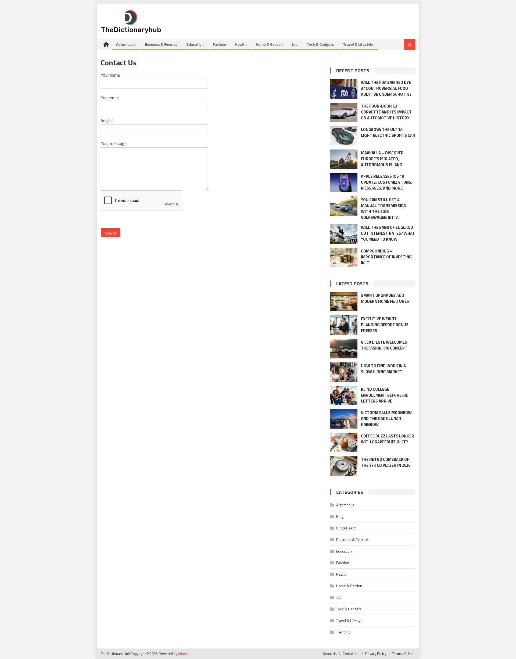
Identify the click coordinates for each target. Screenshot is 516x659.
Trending (343, 632)
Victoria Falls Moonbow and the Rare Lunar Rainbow (386, 418)
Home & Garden (269, 44)
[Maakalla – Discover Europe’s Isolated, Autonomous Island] (343, 159)
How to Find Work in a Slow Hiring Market (383, 369)
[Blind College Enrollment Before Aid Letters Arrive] (343, 395)
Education (195, 44)
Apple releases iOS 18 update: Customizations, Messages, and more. (386, 182)
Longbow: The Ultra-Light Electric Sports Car (388, 132)
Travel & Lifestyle (358, 44)
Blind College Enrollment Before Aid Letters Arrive (384, 395)
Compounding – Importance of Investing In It (386, 257)
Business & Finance (161, 44)
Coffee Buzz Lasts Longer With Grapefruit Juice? (387, 439)
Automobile (126, 44)
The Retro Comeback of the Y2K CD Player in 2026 (385, 462)
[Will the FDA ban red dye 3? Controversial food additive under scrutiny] (343, 88)
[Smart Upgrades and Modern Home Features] (343, 301)
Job (295, 44)
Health (241, 44)
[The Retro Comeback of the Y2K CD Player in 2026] (343, 465)
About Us (330, 653)
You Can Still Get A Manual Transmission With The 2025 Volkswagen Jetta (383, 208)
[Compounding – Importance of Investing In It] (343, 257)
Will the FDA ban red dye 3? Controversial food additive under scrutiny (386, 88)
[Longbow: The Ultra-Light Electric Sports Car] (343, 135)
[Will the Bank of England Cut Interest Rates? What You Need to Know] (343, 233)
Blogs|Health (346, 528)
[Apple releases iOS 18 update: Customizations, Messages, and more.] (343, 182)
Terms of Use (402, 653)
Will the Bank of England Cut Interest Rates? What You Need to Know (388, 233)
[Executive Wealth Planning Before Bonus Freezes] (343, 325)
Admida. (184, 653)
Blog (339, 516)
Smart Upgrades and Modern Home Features (385, 298)
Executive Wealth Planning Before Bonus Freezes (384, 325)
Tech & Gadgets (320, 44)
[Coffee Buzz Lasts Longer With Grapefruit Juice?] (343, 442)
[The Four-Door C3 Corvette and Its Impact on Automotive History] (343, 112)
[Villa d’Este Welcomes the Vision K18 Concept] (343, 348)
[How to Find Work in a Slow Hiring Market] (343, 372)
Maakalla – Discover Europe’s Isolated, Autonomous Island (382, 159)
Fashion (219, 44)
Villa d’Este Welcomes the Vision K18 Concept (384, 345)
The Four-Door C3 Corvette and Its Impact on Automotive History (386, 112)
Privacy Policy (375, 653)
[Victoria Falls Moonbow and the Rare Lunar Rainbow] (343, 419)
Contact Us (351, 653)
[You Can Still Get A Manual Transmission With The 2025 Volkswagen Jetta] (343, 206)
